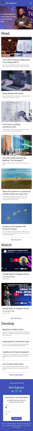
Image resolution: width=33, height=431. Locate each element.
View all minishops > (16, 375)
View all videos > (16, 318)
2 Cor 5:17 (28, 423)
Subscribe (16, 418)
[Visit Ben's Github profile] (16, 391)
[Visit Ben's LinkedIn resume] (20, 391)
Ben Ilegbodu (11, 3)
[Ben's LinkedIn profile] (20, 391)
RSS (22, 383)
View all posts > (16, 240)
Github (18, 427)
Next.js (9, 425)
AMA (19, 383)
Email (6, 405)
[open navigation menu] (30, 3)
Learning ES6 (13, 383)
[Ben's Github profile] (16, 391)
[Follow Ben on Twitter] (13, 391)
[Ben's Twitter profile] (13, 391)
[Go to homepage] (3, 3)
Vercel (19, 425)
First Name (8, 411)
